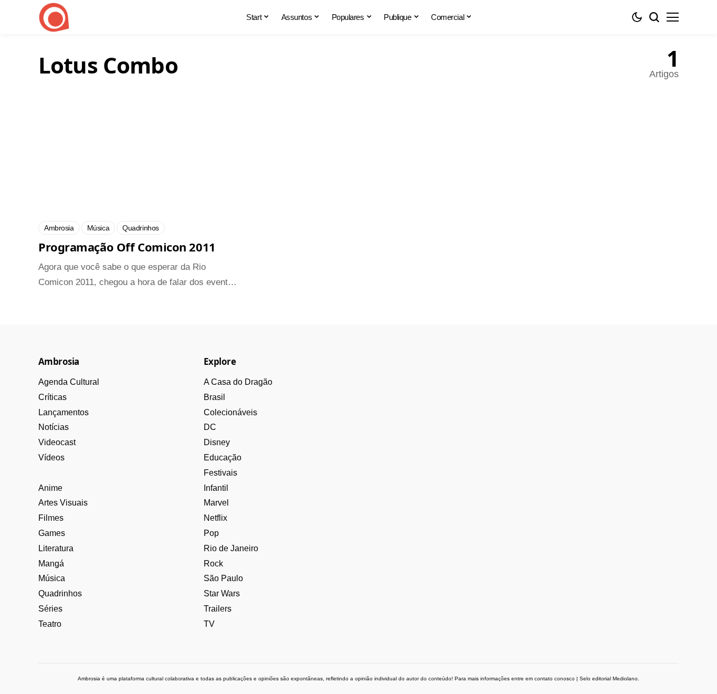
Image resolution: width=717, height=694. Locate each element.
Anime (50, 487)
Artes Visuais (63, 502)
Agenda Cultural (68, 381)
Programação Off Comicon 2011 (127, 247)
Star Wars (222, 593)
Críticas (52, 397)
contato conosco (554, 678)
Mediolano (625, 678)
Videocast (57, 442)
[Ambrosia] (54, 17)
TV (209, 623)
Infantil (216, 487)
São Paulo (223, 578)
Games (51, 533)
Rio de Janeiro (231, 548)
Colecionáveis (230, 412)
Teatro (49, 623)
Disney (217, 442)
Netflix (215, 517)
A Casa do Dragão (238, 381)
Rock (213, 563)
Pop (211, 533)
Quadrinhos (60, 593)
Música (51, 578)
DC (210, 427)
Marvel (216, 502)
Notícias (53, 427)
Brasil (214, 397)
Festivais (220, 472)
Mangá (51, 563)
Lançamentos (63, 412)
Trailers (217, 608)
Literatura (55, 548)
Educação (222, 457)
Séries (50, 608)
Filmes (51, 517)
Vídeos (51, 457)
